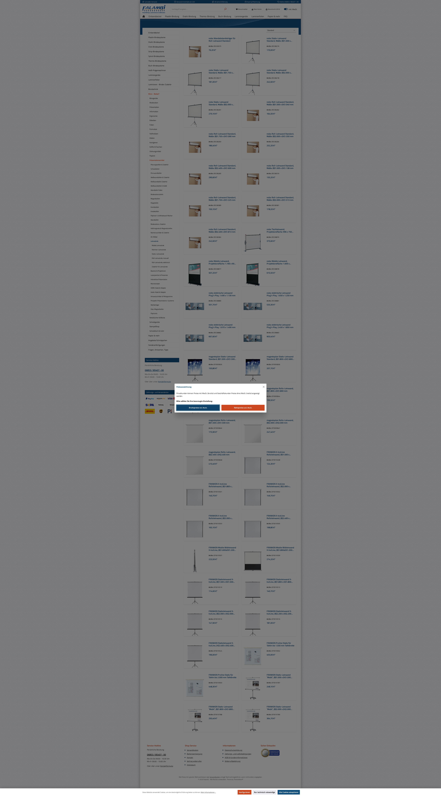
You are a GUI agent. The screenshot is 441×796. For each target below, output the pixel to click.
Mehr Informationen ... (208, 792)
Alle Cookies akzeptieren (288, 792)
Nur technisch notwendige (264, 792)
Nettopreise (243, 407)
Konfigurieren (244, 792)
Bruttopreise (198, 407)
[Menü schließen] (264, 387)
